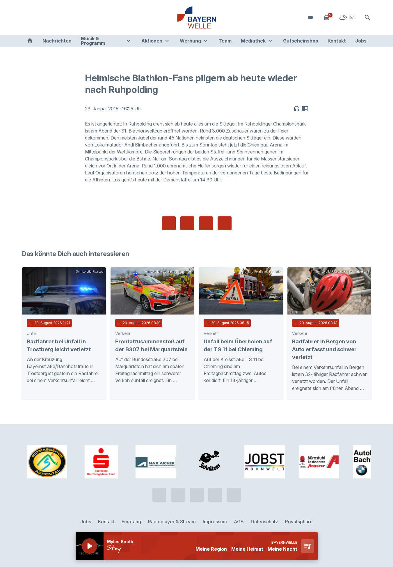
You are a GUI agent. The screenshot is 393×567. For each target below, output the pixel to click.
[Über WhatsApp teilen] (206, 223)
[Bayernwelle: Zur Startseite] (197, 17)
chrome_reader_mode (304, 108)
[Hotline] (28, 17)
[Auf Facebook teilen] (169, 223)
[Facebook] (51, 17)
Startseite (30, 41)
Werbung (190, 41)
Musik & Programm (93, 41)
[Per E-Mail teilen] (225, 223)
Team (225, 41)
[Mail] (74, 17)
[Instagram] (63, 17)
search (367, 17)
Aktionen (151, 41)
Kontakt (337, 41)
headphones (296, 108)
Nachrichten (57, 41)
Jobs (361, 41)
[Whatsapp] (39, 17)
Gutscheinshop (300, 41)
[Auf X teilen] (187, 223)
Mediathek (253, 41)
